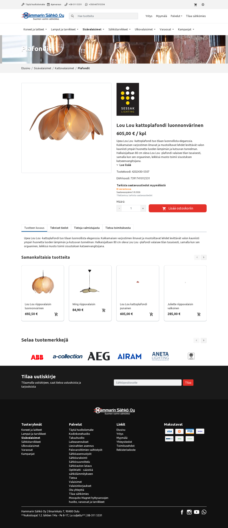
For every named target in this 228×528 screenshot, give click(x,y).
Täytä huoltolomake (35, 4)
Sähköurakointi (78, 457)
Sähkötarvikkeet (118, 29)
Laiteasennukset (78, 441)
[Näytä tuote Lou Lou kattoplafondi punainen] (137, 282)
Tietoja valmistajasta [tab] (87, 227)
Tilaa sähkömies (196, 16)
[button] (204, 340)
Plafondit (84, 68)
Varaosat (166, 29)
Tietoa (73, 477)
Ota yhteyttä (76, 489)
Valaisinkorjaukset (80, 485)
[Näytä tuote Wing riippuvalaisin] (90, 282)
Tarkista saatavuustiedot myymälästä (141, 185)
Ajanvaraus (55, 4)
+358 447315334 (96, 4)
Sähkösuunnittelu (79, 461)
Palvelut (175, 16)
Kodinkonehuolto (79, 433)
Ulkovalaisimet (144, 29)
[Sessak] (128, 99)
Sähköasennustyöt (80, 453)
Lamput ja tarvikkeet (63, 29)
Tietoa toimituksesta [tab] (118, 227)
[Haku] (72, 16)
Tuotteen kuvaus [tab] (34, 227)
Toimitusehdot (126, 445)
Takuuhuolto (76, 437)
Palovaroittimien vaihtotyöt (85, 449)
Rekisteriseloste (126, 449)
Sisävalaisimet (92, 29)
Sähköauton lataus (80, 465)
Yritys (149, 16)
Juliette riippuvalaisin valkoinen (180, 306)
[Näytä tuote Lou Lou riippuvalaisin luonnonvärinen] (42, 282)
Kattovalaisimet (64, 68)
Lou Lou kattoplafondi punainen (133, 306)
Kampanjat (185, 29)
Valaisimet (75, 481)
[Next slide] (204, 257)
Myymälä (161, 16)
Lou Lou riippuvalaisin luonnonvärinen (38, 306)
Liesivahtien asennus (81, 445)
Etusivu (25, 68)
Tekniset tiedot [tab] (59, 227)
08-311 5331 (94, 515)
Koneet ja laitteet (34, 29)
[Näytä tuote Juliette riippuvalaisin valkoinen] (185, 282)
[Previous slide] (197, 257)
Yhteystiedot (124, 441)
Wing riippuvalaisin (83, 304)
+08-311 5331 (75, 4)
